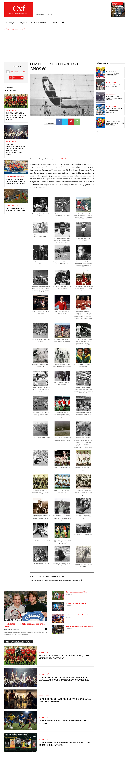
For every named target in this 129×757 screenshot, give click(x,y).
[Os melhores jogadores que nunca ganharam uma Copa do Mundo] (20, 699)
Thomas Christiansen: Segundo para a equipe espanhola (115, 123)
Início (6, 29)
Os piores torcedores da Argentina (76, 603)
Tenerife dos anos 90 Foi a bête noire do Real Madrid (114, 110)
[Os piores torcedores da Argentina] (58, 606)
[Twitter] (18, 77)
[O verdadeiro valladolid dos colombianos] (100, 72)
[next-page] (101, 131)
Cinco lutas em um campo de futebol (76, 592)
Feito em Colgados (115, 3)
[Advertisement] (64, 45)
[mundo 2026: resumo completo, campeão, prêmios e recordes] (16, 167)
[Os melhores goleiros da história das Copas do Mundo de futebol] (20, 742)
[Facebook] (10, 77)
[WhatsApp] (77, 122)
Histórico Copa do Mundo (15, 176)
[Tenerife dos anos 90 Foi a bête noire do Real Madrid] (100, 109)
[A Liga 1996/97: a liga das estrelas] (100, 84)
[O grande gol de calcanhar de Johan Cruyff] (100, 97)
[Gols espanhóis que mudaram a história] (16, 196)
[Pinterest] (71, 122)
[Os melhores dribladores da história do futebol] (20, 721)
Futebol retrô (18, 29)
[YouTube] (21, 77)
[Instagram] (14, 77)
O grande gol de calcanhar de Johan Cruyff (114, 98)
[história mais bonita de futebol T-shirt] (58, 618)
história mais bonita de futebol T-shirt (77, 615)
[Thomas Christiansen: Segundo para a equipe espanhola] (100, 122)
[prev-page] (97, 131)
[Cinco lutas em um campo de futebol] (58, 595)
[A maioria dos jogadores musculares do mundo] (58, 629)
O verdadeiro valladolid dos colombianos (112, 73)
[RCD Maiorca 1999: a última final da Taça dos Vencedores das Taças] (16, 101)
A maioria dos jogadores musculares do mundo (79, 626)
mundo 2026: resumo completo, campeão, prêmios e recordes (15, 181)
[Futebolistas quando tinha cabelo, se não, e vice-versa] (25, 606)
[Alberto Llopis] (8, 72)
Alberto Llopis (18, 72)
